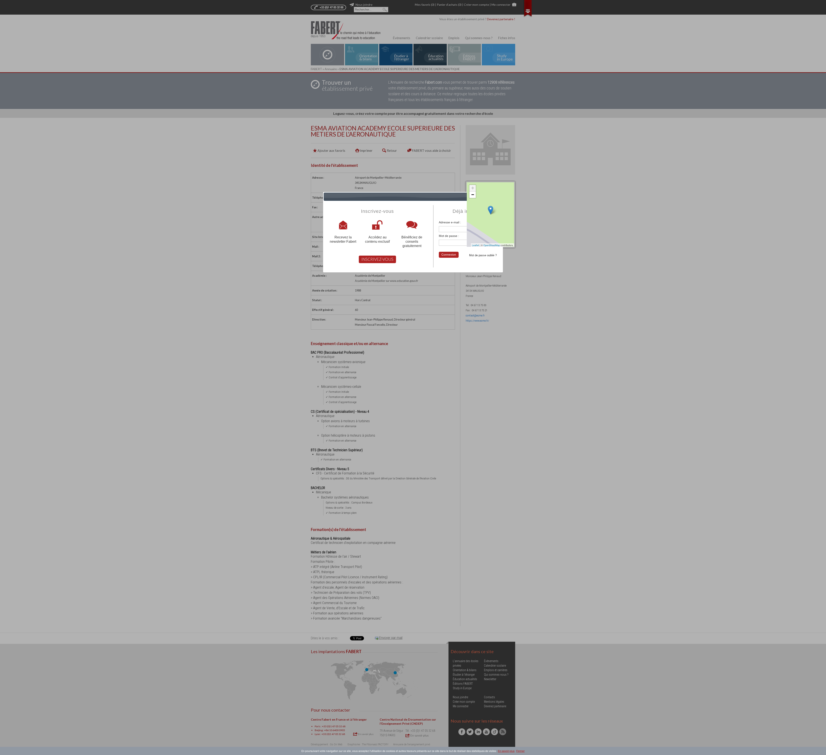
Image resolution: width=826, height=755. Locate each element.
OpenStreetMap (491, 245)
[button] (499, 197)
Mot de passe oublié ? (483, 255)
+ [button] (472, 188)
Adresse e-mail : (450, 222)
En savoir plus (506, 751)
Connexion (448, 254)
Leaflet (475, 245)
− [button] (472, 194)
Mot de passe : (449, 236)
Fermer (520, 751)
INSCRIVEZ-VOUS (377, 259)
